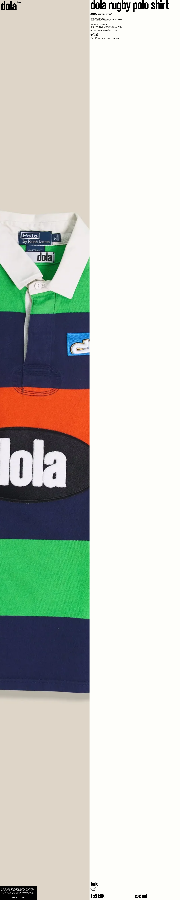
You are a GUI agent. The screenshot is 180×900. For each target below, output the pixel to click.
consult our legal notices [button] (19, 895)
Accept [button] (23, 898)
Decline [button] (14, 898)
